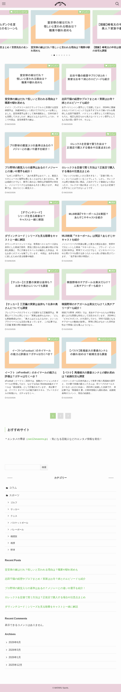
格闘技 (14, 536)
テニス (14, 516)
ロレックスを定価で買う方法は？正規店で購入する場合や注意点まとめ (45, 597)
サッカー (15, 509)
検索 (44, 467)
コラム (13, 487)
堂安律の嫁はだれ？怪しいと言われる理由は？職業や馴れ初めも (41, 569)
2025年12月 (15, 665)
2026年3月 (15, 649)
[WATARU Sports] (60, 4)
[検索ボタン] (117, 4)
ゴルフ (14, 502)
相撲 (13, 543)
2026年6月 (15, 642)
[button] (51, 55)
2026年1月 (15, 657)
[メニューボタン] (4, 4)
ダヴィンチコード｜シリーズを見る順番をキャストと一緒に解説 (41, 606)
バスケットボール (19, 522)
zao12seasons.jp (37, 439)
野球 (13, 550)
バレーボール (17, 529)
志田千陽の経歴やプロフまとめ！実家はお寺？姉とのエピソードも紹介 (45, 578)
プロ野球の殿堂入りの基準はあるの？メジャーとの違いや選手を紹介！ (45, 588)
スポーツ (14, 495)
